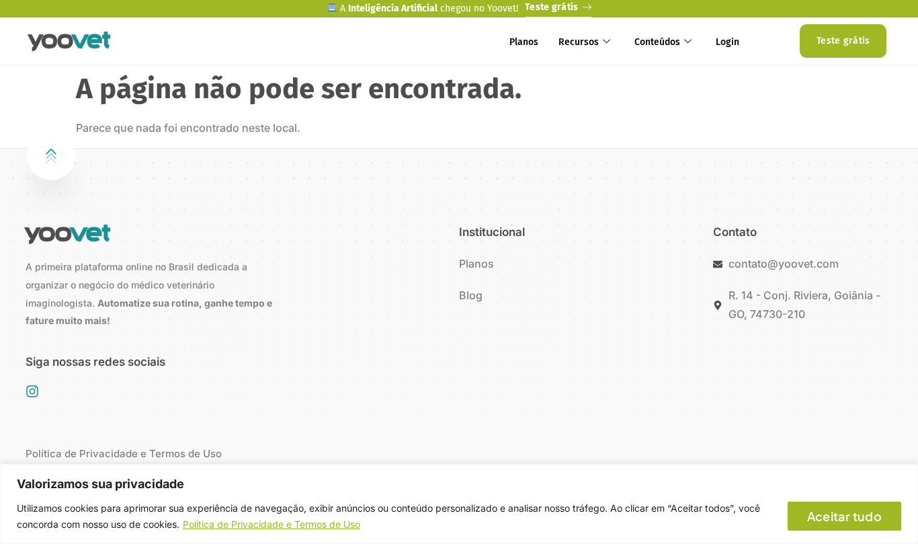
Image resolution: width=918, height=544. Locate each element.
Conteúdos (657, 42)
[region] (459, 504)
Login (727, 42)
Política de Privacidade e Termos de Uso (271, 524)
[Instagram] (32, 391)
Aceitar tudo (844, 516)
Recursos (578, 42)
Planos (523, 42)
